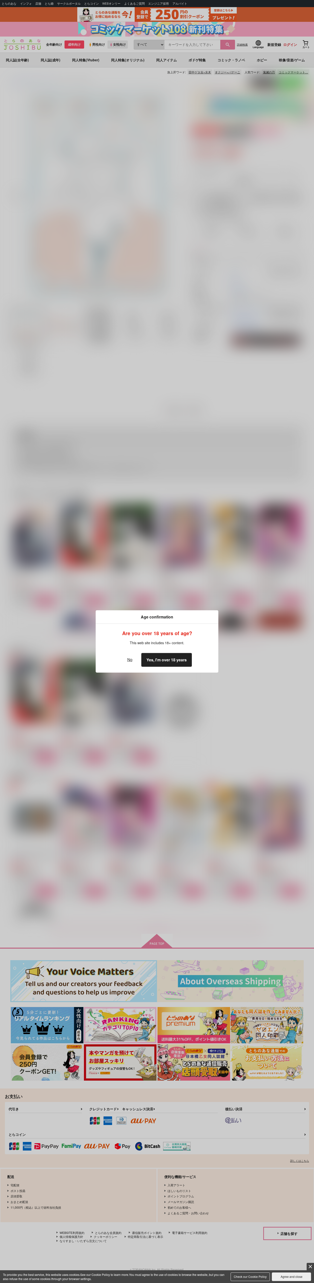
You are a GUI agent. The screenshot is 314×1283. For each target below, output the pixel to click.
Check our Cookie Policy (250, 1276)
